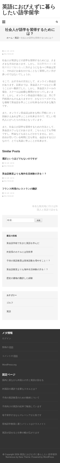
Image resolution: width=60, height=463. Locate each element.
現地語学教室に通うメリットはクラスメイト (24, 424)
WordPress (48, 457)
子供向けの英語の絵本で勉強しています (22, 406)
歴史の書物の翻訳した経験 (20, 278)
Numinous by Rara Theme (18, 457)
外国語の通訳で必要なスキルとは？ (19, 389)
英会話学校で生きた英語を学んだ (23, 243)
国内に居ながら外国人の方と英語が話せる (23, 380)
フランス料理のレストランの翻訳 (19, 188)
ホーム (10, 38)
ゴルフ (10, 302)
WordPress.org (9, 364)
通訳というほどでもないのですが (19, 158)
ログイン (6, 338)
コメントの (10, 356)
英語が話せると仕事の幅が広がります (20, 432)
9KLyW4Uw (9, 54)
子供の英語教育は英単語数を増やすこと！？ (28, 260)
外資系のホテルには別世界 (20, 252)
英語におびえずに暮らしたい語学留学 (29, 10)
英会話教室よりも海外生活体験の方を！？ (24, 173)
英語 (17, 38)
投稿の (7, 347)
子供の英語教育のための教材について (20, 397)
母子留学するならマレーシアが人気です (22, 415)
